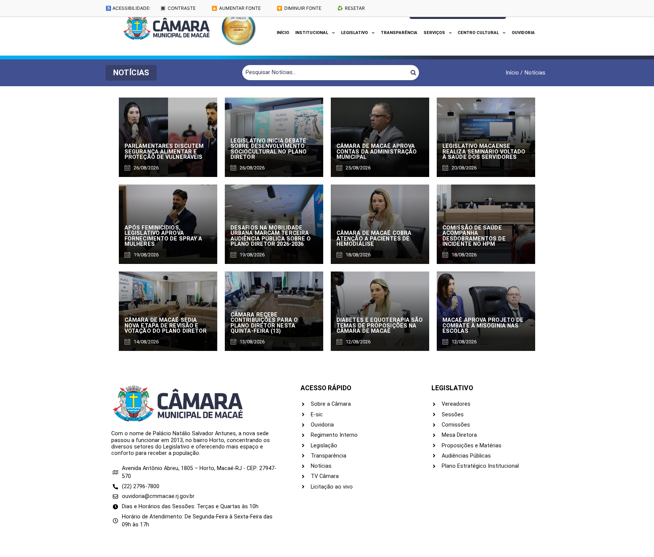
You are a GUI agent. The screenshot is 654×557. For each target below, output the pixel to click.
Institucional (311, 32)
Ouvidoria (523, 32)
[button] (131, 73)
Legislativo (354, 32)
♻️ (351, 8)
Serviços (434, 32)
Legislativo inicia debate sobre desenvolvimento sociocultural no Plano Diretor (268, 149)
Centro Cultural (478, 32)
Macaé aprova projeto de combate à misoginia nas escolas (482, 325)
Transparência (399, 32)
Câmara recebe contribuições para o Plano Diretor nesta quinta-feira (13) (264, 323)
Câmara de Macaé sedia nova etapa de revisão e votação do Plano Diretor (166, 325)
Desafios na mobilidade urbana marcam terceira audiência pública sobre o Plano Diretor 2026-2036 (270, 236)
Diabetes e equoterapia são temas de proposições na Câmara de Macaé (379, 325)
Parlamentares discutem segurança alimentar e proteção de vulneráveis (164, 151)
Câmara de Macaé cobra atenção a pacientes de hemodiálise (373, 238)
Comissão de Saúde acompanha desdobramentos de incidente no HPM (474, 236)
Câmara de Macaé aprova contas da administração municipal (376, 151)
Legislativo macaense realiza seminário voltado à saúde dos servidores (484, 151)
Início (283, 32)
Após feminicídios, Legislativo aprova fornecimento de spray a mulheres (163, 236)
